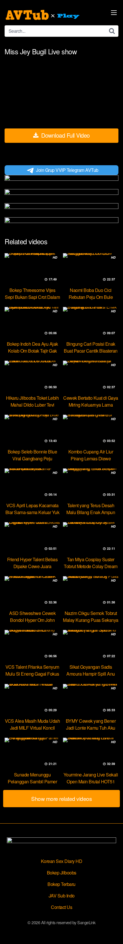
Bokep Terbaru (61, 884)
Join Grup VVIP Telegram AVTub (67, 170)
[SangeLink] (43, 15)
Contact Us (61, 907)
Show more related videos (61, 798)
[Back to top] (113, 931)
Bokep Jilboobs (61, 872)
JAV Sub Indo (62, 895)
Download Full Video (65, 135)
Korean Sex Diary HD (61, 861)
